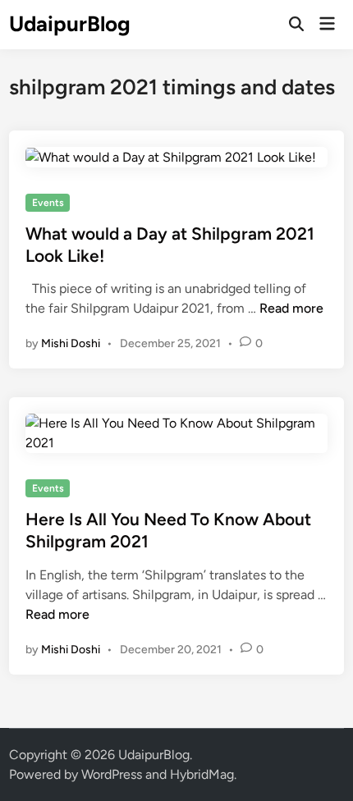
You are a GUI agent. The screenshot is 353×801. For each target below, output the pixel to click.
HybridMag (202, 774)
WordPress (111, 774)
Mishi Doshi (70, 343)
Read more (291, 308)
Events (48, 202)
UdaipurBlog (70, 24)
